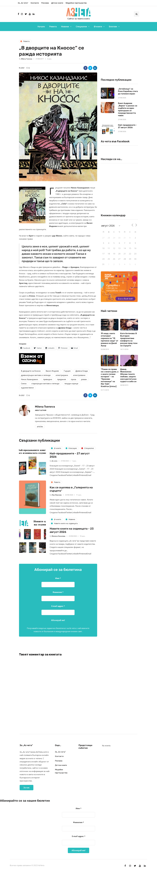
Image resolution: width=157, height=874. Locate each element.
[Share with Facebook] (85, 68)
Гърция (67, 371)
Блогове (113, 26)
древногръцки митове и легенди (36, 375)
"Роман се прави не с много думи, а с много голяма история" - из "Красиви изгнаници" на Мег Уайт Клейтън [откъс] (109, 377)
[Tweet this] (90, 68)
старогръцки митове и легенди (45, 383)
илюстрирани (62, 375)
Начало (41, 26)
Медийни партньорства (76, 3)
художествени (27, 387)
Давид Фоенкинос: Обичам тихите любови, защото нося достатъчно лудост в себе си (128, 375)
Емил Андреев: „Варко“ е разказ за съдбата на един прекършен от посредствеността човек (127, 109)
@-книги (98, 26)
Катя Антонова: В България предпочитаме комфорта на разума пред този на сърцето (128, 339)
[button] (58, 126)
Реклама (45, 3)
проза (73, 379)
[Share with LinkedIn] (95, 68)
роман (84, 379)
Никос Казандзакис (29, 379)
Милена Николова (58, 536)
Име (58, 578)
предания (61, 379)
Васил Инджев (52, 371)
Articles (40, 426)
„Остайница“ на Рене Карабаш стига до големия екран (128, 91)
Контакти (35, 3)
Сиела (23, 383)
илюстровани (79, 375)
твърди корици (71, 383)
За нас (26, 787)
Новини (65, 26)
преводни (47, 379)
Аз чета (54, 461)
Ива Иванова (57, 495)
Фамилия (58, 592)
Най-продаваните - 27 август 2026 (127, 126)
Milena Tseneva (26, 59)
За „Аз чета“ (23, 3)
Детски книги (57, 3)
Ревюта (53, 26)
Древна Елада (81, 371)
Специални (81, 26)
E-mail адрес (58, 606)
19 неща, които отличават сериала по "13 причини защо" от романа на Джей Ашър (109, 339)
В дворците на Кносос (31, 371)
